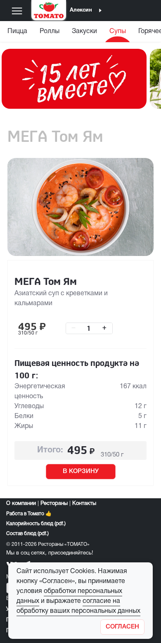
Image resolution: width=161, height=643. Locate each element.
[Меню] (17, 11)
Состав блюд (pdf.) (27, 533)
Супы (117, 31)
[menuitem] (17, 33)
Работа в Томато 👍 (29, 514)
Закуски (84, 31)
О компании (21, 503)
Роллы (49, 31)
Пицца (17, 31)
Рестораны (54, 503)
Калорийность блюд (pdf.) (36, 523)
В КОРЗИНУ (81, 471)
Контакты (84, 503)
